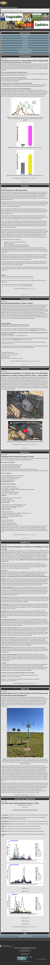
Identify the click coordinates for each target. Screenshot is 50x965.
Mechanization (25, 43)
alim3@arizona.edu (32, 794)
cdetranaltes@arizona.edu (10, 355)
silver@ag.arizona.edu (32, 288)
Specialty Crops (25, 47)
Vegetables (12, 10)
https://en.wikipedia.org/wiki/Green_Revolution (11, 285)
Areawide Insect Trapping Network (25, 50)
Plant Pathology (25, 40)
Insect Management (25, 35)
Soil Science (25, 38)
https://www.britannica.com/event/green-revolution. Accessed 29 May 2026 (17, 278)
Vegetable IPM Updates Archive (25, 52)
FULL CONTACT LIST (21, 958)
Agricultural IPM (5, 10)
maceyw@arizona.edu (33, 178)
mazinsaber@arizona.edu (31, 534)
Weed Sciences (25, 45)
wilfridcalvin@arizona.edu (31, 683)
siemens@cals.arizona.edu (33, 444)
